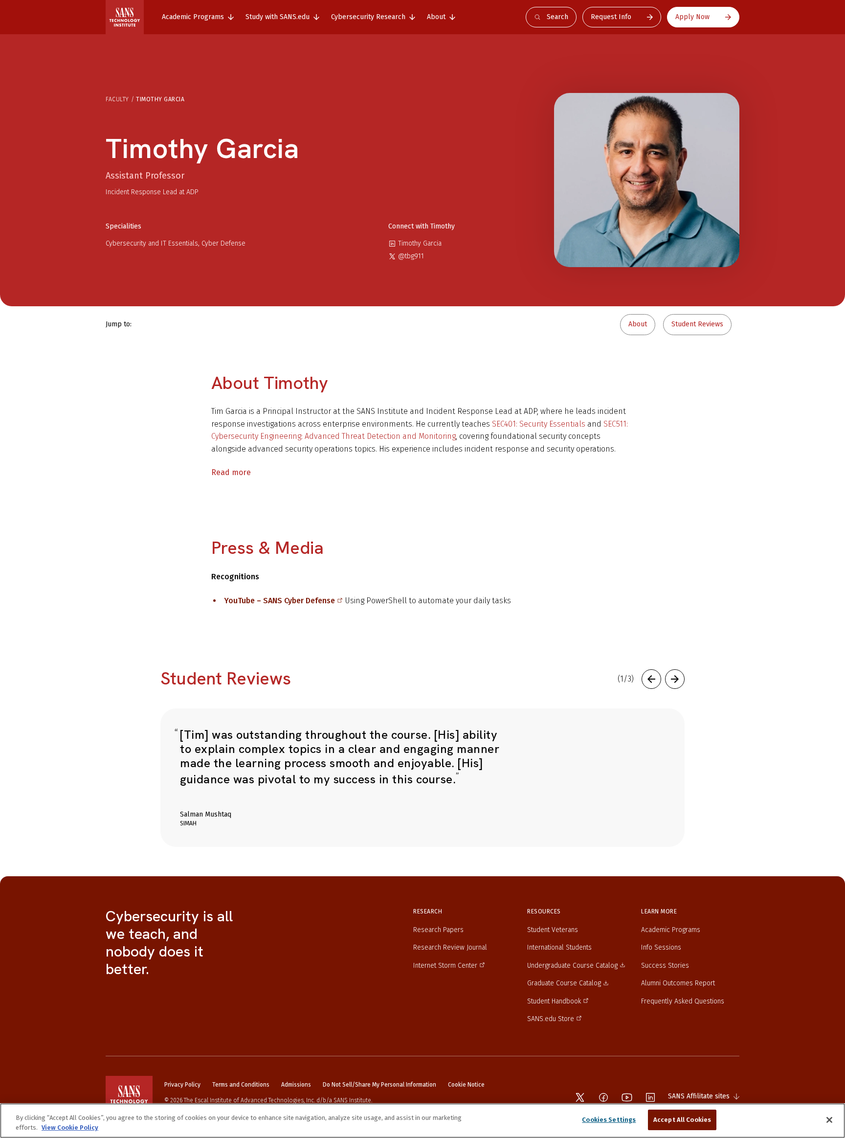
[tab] (198, 17)
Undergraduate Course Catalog (572, 965)
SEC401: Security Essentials (539, 424)
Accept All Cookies (682, 1119)
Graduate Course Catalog (564, 983)
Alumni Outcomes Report (678, 983)
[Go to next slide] (675, 679)
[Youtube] (627, 1097)
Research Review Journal (450, 947)
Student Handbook (554, 1001)
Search (557, 17)
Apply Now (692, 17)
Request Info (611, 17)
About (637, 324)
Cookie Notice (466, 1084)
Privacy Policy (182, 1084)
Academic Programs (670, 930)
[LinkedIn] (650, 1097)
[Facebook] (603, 1097)
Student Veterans (552, 930)
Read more (231, 472)
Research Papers (438, 930)
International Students (559, 947)
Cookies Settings (609, 1119)
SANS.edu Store (550, 1019)
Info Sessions (661, 947)
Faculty (117, 99)
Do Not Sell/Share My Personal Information (379, 1084)
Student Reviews (697, 324)
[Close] (829, 1120)
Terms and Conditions (240, 1084)
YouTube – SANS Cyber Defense (279, 600)
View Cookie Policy (70, 1127)
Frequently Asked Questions (682, 1001)
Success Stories (665, 965)
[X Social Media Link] (580, 1097)
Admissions (296, 1084)
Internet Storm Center (445, 965)
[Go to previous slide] (651, 679)
